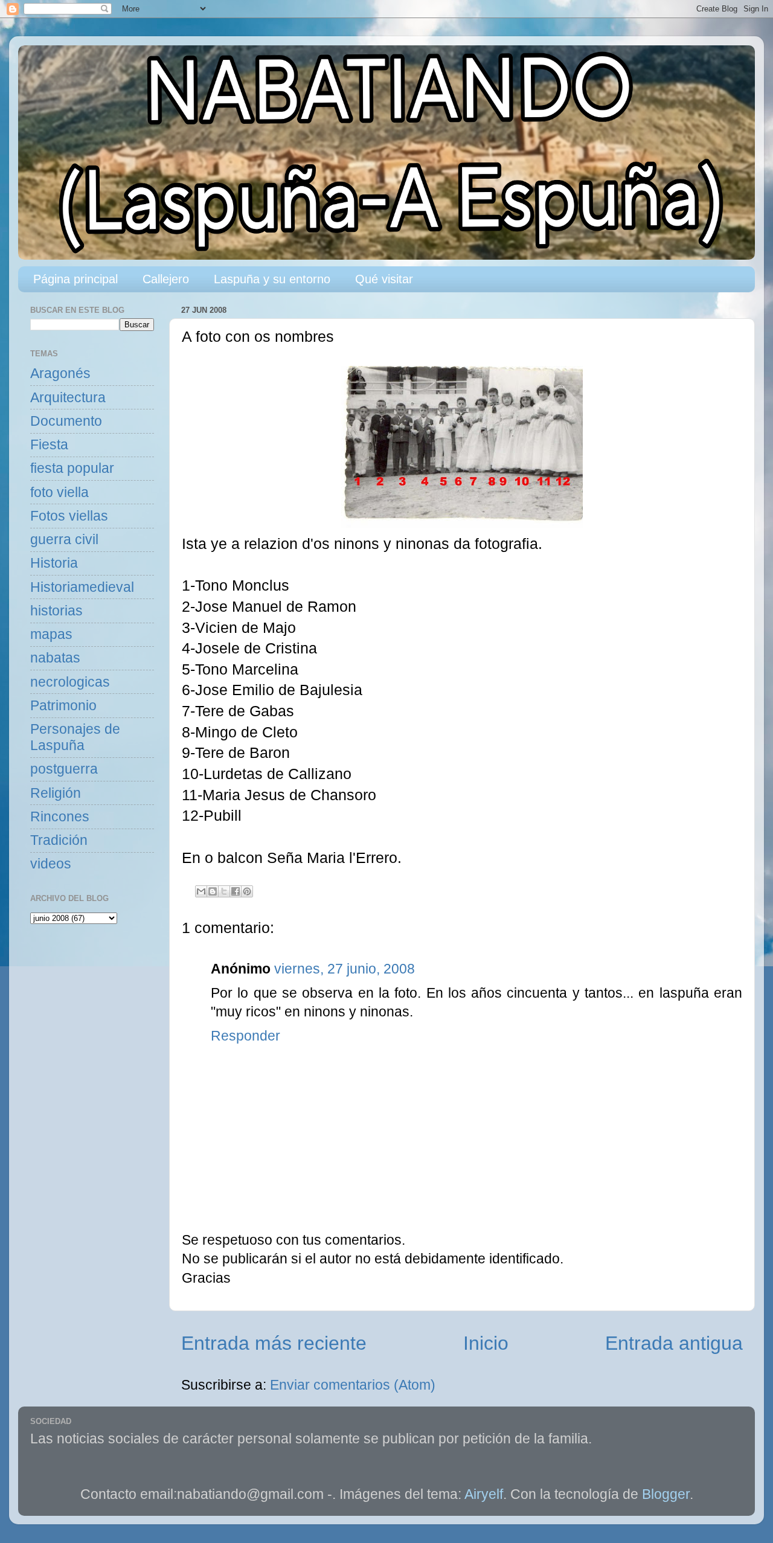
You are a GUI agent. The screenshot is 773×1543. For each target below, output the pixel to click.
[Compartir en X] (224, 891)
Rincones (59, 816)
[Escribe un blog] (213, 891)
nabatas (55, 658)
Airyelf (483, 1494)
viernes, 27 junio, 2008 (344, 969)
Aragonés (60, 373)
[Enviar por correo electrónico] (201, 891)
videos (50, 863)
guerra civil (64, 539)
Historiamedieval (82, 587)
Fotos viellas (69, 516)
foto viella (59, 492)
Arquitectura (68, 397)
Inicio (485, 1343)
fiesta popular (72, 468)
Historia (54, 563)
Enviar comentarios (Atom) (352, 1385)
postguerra (64, 769)
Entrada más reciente (274, 1343)
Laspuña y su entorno (272, 279)
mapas (51, 634)
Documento (66, 421)
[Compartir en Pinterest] (247, 891)
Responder (245, 1036)
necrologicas (70, 682)
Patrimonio (63, 705)
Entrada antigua (674, 1343)
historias (56, 610)
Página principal (75, 279)
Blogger (666, 1494)
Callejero (166, 279)
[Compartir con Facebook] (235, 891)
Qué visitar (384, 279)
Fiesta (49, 444)
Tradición (59, 840)
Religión (55, 793)
